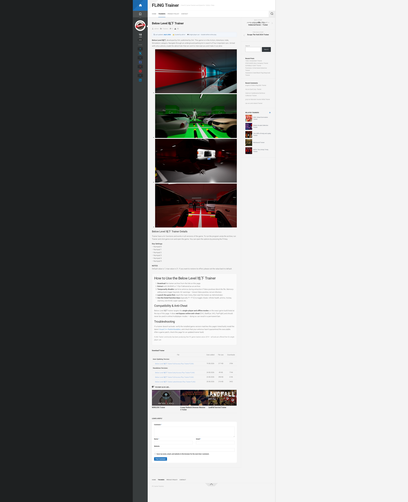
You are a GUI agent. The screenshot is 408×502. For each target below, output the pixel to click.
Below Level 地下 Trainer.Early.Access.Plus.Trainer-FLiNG (175, 373)
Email (198, 439)
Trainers (161, 14)
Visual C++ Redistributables (170, 329)
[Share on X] (140, 51)
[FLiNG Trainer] (140, 5)
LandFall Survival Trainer (217, 407)
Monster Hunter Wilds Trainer (260, 99)
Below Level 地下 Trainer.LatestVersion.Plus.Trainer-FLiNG (175, 382)
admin (156, 29)
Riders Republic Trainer (258, 85)
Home (154, 14)
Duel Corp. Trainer (255, 89)
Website (157, 446)
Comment (158, 424)
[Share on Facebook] (140, 60)
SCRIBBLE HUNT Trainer (253, 65)
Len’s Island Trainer (256, 103)
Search (247, 46)
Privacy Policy (173, 14)
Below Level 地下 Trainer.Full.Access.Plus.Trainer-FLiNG (174, 364)
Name (156, 439)
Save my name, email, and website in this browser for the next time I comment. (183, 454)
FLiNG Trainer (165, 5)
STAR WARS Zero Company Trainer (256, 63)
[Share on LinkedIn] (140, 78)
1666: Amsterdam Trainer (253, 61)
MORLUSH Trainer (158, 407)
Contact (184, 14)
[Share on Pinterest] (140, 69)
